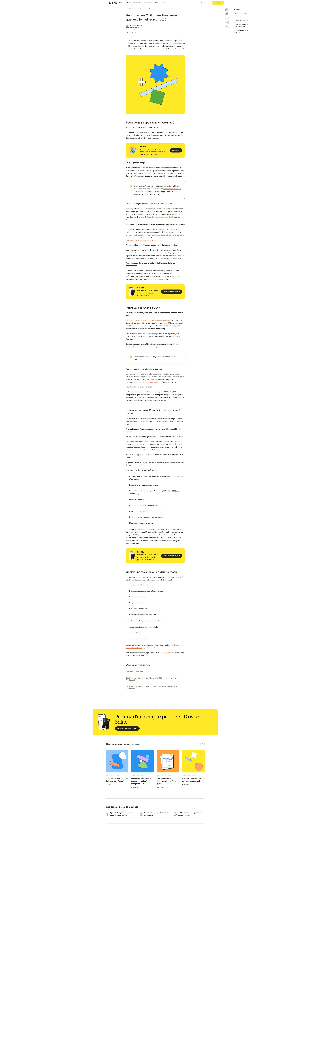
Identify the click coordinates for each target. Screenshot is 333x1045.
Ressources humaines (112, 775)
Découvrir (217, 3)
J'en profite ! (176, 150)
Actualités (129, 2)
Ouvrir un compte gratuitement (127, 728)
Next (207, 769)
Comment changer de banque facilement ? (156, 814)
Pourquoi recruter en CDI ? (241, 20)
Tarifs (165, 2)
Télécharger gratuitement (171, 291)
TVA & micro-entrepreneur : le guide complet (190, 814)
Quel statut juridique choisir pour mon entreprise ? (121, 814)
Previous (103, 769)
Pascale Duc (136, 27)
